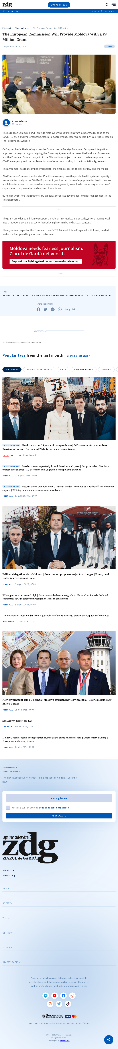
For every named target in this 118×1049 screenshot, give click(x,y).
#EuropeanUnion (101, 295)
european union (83, 370)
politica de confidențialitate (54, 807)
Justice (7, 947)
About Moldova (22, 28)
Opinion (7, 933)
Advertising (8, 875)
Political (16, 455)
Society (7, 903)
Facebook (63, 995)
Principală (6, 28)
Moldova (12, 370)
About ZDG (8, 870)
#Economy (22, 295)
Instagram (72, 995)
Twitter (59, 1004)
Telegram (45, 995)
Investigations (12, 962)
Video (6, 918)
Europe (106, 370)
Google (50, 1004)
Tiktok (68, 1004)
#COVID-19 (8, 295)
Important (8, 622)
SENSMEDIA (64, 1040)
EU (63, 370)
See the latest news (77, 355)
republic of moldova (39, 370)
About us (7, 727)
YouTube (54, 995)
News (5, 888)
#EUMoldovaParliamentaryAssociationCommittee (59, 295)
